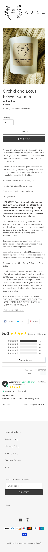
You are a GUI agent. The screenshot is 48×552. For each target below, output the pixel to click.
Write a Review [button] (25, 360)
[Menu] (43, 12)
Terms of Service (13, 460)
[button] (9, 101)
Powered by (35, 370)
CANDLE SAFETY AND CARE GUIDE (22, 299)
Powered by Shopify (34, 543)
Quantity (6, 117)
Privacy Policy (11, 453)
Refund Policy (11, 439)
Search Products (13, 432)
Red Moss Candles (19, 543)
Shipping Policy (12, 446)
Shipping (6, 108)
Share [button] (7, 404)
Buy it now (24, 139)
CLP (7, 467)
